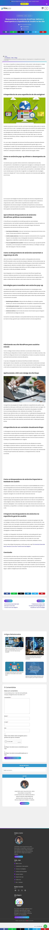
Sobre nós (18, 879)
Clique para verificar (21, 917)
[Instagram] (19, 890)
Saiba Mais (24, 803)
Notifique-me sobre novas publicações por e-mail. (16, 754)
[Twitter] (20, 32)
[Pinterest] (43, 32)
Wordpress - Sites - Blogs (24, 15)
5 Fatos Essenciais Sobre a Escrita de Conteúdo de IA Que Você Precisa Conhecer (34, 657)
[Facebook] (6, 32)
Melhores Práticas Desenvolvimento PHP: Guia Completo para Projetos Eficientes (35, 677)
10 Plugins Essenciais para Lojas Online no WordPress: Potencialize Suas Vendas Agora (14, 674)
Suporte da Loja (19, 877)
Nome (6, 716)
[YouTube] (15, 890)
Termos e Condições (21, 869)
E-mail (6, 722)
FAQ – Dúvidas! (19, 882)
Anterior (9, 601)
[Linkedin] (28, 32)
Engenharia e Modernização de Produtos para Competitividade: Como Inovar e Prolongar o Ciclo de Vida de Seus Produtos (14, 650)
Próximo (40, 601)
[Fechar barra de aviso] (47, 4)
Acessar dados (19, 874)
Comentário (7, 697)
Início (6, 56)
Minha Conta (19, 863)
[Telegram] (35, 32)
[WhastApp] (13, 32)
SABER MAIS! (24, 3)
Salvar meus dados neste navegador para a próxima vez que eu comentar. (15, 736)
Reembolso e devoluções (22, 866)
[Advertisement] (24, 46)
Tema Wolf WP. (30, 920)
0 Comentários (25, 26)
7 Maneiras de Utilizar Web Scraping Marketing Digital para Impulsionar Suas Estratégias (37, 605)
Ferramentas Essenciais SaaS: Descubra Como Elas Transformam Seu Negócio (11, 605)
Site (5, 728)
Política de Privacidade (21, 871)
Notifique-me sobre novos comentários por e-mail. (16, 747)
